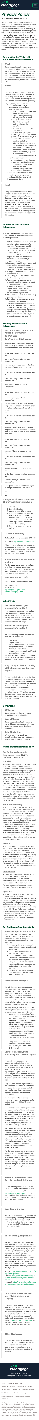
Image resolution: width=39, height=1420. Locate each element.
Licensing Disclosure (28, 1390)
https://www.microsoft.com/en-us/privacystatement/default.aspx (20, 1283)
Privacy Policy (6, 1390)
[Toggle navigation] (35, 5)
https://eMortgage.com (14, 592)
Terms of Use (16, 1390)
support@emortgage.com (24, 541)
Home (3, 1383)
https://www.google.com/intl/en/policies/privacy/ (20, 1272)
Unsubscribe (15, 1393)
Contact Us (20, 1386)
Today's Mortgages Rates (15, 1383)
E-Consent (28, 1386)
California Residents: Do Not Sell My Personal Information (16, 1397)
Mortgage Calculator (8, 1386)
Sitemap (23, 1393)
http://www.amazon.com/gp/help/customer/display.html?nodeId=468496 (20, 1278)
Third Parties (6, 1393)
